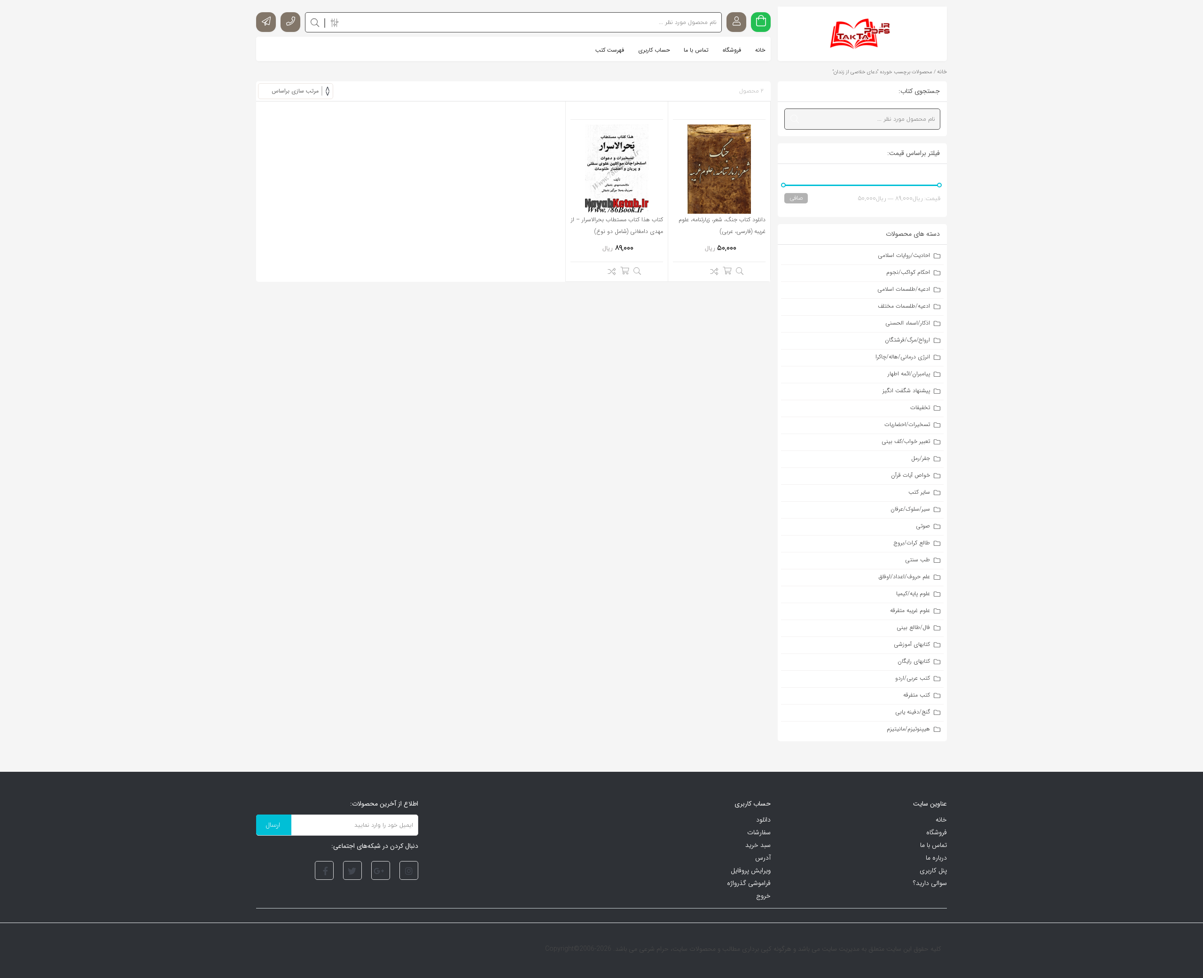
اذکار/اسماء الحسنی (907, 322)
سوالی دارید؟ (930, 883)
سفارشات (759, 832)
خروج (763, 896)
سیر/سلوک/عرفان (910, 509)
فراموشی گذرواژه (749, 883)
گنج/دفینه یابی (912, 711)
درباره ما (936, 858)
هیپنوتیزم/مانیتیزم (908, 728)
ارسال (273, 825)
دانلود (763, 820)
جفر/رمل (920, 458)
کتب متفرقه (916, 695)
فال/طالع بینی (913, 627)
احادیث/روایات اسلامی (904, 255)
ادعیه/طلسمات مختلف (904, 306)
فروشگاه (936, 832)
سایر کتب (919, 492)
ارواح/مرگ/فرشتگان (907, 339)
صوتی (923, 525)
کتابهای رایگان (914, 661)
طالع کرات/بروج (912, 542)
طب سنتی (917, 559)
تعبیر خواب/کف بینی (906, 441)
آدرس (763, 858)
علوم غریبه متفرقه (910, 610)
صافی (796, 198)
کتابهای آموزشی (912, 644)
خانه (942, 71)
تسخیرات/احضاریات (907, 424)
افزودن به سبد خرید (727, 270)
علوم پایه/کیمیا (913, 593)
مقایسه (711, 273)
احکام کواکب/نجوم (908, 272)
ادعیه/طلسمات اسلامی (903, 289)
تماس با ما (933, 845)
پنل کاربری (933, 870)
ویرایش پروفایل (751, 870)
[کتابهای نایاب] (862, 34)
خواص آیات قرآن (910, 475)
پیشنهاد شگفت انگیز (906, 390)
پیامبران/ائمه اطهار (909, 373)
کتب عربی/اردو (912, 678)
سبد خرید (758, 845)
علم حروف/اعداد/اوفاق (904, 576)
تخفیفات (920, 407)
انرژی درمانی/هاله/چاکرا (902, 356)
